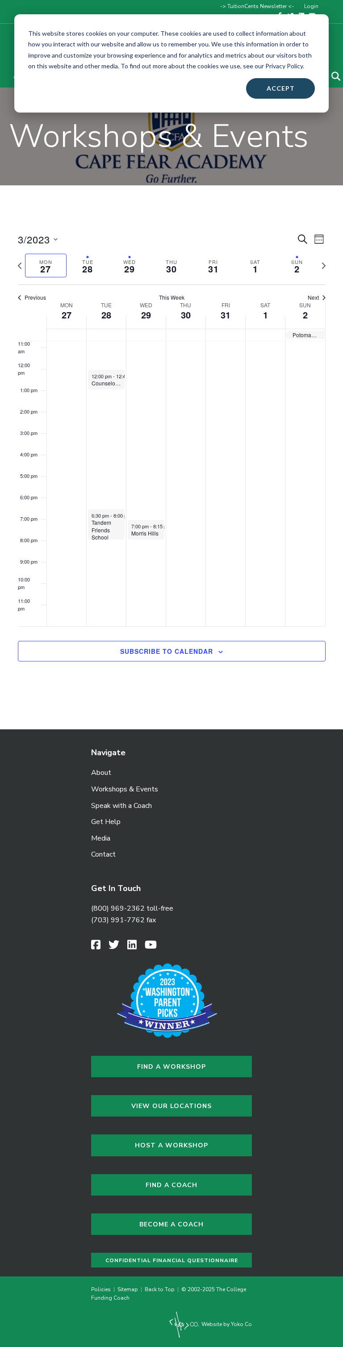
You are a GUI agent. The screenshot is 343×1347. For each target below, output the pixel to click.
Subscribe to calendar (166, 651)
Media (100, 838)
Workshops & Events (124, 789)
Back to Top (160, 1289)
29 (146, 314)
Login (311, 6)
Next (313, 297)
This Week (171, 297)
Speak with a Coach (121, 806)
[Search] (330, 76)
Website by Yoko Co (226, 1324)
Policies (102, 1289)
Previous (35, 297)
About (101, 773)
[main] (171, 457)
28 (106, 314)
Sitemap (127, 1289)
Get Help (106, 822)
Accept (281, 88)
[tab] (46, 265)
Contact (103, 854)
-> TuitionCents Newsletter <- (257, 6)
